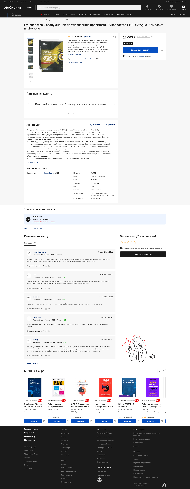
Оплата (136, 459)
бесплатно (142, 56)
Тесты (99, 451)
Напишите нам (139, 470)
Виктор (35, 340)
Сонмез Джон (53, 409)
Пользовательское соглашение (146, 477)
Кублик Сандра (76, 409)
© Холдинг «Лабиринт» (141, 483)
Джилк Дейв (99, 409)
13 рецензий (128, 417)
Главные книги (67, 468)
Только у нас (66, 478)
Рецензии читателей (105, 440)
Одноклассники (30, 461)
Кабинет (136, 446)
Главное (46, 14)
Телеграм (28, 468)
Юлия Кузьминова (39, 252)
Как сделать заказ (141, 455)
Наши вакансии (103, 475)
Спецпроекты (102, 462)
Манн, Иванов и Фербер (150, 412)
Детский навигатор (105, 437)
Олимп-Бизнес (90, 59)
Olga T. (35, 274)
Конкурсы (101, 458)
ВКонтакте (28, 450)
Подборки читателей (105, 448)
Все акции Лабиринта (33, 229)
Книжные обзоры (104, 444)
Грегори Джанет (147, 409)
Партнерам (101, 471)
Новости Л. (101, 455)
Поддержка (138, 466)
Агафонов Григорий (125, 409)
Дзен (26, 465)
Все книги (65, 433)
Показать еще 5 (31, 363)
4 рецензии (150, 417)
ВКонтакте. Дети (31, 454)
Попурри (98, 412)
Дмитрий (36, 297)
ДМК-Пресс (75, 412)
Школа (83, 14)
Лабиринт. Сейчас (124, 14)
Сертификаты (66, 475)
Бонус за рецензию (68, 471)
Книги (57, 14)
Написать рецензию (143, 254)
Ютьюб (27, 458)
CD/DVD (64, 451)
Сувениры (65, 455)
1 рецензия (55, 417)
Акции (183, 14)
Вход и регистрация (141, 439)
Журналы (64, 440)
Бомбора (51, 412)
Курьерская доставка (142, 463)
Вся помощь (138, 474)
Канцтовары (96, 14)
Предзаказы (66, 482)
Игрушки (109, 14)
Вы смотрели (138, 443)
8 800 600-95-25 (139, 485)
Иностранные (70, 14)
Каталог (30, 7)
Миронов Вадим (30, 409)
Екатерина (37, 317)
